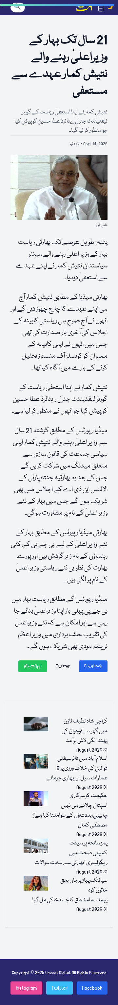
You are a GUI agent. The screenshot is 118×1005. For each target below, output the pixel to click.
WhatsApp (33, 666)
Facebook (93, 666)
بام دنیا (74, 144)
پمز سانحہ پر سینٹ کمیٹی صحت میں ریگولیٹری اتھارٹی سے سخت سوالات (71, 853)
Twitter (63, 666)
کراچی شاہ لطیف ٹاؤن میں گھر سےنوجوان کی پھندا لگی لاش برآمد (85, 731)
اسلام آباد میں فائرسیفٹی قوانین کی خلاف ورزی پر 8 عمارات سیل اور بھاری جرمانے (77, 768)
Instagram (26, 988)
